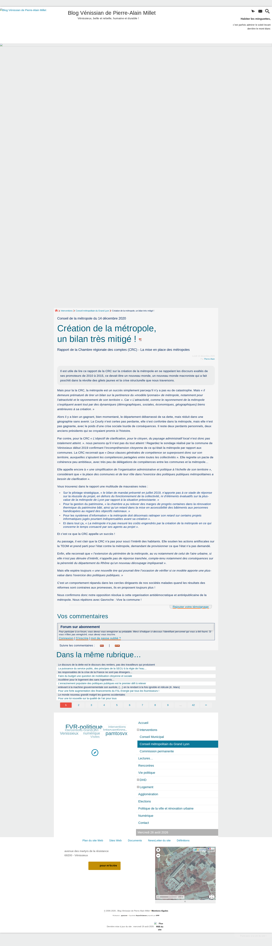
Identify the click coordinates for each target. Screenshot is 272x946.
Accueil (143, 723)
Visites (95, 736)
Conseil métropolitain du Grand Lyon (92, 310)
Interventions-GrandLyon (81, 730)
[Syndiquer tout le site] (159, 926)
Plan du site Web (92, 840)
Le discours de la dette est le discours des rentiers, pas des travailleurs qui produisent (106, 664)
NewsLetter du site (159, 840)
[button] (253, 11)
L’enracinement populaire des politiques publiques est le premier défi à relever (102, 683)
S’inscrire (82, 638)
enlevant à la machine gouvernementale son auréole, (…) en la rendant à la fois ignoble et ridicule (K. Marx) (119, 687)
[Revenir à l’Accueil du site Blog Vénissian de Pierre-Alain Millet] (27, 25)
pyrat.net (124, 915)
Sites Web (115, 840)
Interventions (67, 310)
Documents (135, 840)
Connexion (66, 638)
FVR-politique (84, 726)
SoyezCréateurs (141, 915)
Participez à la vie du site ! (253, 936)
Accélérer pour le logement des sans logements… (86, 679)
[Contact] (260, 11)
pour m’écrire (108, 865)
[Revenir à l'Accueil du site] (57, 310)
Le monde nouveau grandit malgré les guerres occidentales (91, 694)
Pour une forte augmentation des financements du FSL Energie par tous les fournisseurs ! (108, 690)
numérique (91, 733)
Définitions (183, 840)
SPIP (157, 915)
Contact (143, 823)
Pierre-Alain (209, 359)
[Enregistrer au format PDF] (140, 339)
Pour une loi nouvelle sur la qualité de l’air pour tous (87, 698)
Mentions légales (160, 911)
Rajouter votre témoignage (191, 606)
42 (193, 705)
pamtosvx (116, 733)
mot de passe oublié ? (106, 638)
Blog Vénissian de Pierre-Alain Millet (112, 14)
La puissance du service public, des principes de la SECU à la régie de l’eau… (102, 668)
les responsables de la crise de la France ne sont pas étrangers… (95, 672)
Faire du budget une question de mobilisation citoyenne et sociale (95, 676)
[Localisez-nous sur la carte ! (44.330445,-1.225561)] (95, 752)
